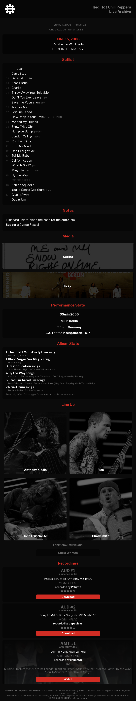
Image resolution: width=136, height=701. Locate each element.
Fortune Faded (22, 112)
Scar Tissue (20, 83)
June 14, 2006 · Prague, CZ (70, 24)
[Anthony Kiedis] (35, 410)
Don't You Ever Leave (26, 97)
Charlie (16, 88)
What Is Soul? (21, 165)
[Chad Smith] (100, 477)
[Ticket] (68, 271)
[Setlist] (68, 241)
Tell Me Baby (20, 155)
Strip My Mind (21, 146)
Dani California (22, 78)
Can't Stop (19, 73)
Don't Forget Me (23, 151)
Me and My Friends (25, 122)
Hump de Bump (22, 131)
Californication (22, 160)
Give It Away (20, 195)
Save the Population (26, 102)
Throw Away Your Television (31, 92)
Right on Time (21, 141)
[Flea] (100, 410)
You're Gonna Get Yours (28, 190)
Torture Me (19, 107)
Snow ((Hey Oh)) (23, 126)
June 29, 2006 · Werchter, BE (66, 29)
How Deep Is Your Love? (28, 117)
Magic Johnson (22, 170)
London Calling (22, 136)
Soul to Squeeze (23, 185)
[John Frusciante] (35, 477)
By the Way (20, 175)
